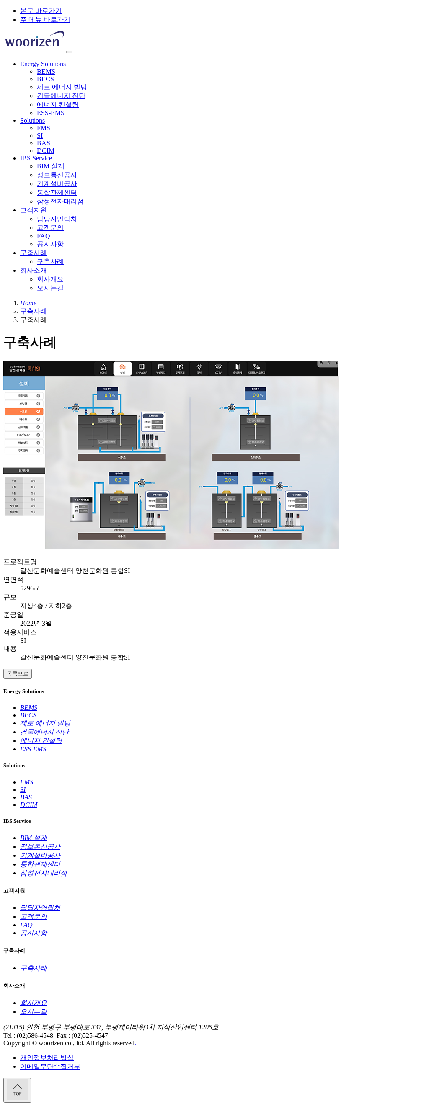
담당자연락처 (57, 218)
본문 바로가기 (41, 10)
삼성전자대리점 (60, 201)
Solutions (32, 120)
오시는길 (50, 287)
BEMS (46, 71)
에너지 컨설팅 (58, 104)
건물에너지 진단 (61, 95)
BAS (43, 143)
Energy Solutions (43, 63)
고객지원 (33, 210)
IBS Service (36, 158)
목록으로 (17, 673)
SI (40, 135)
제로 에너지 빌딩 (62, 86)
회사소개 (33, 270)
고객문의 (50, 227)
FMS (43, 127)
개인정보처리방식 (47, 1057)
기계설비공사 (57, 183)
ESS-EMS (51, 112)
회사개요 (50, 279)
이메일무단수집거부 (50, 1066)
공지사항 (50, 243)
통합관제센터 (57, 192)
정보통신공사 (57, 174)
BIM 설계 (51, 166)
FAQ (43, 236)
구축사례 (33, 252)
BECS (45, 78)
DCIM (45, 150)
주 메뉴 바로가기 (45, 19)
